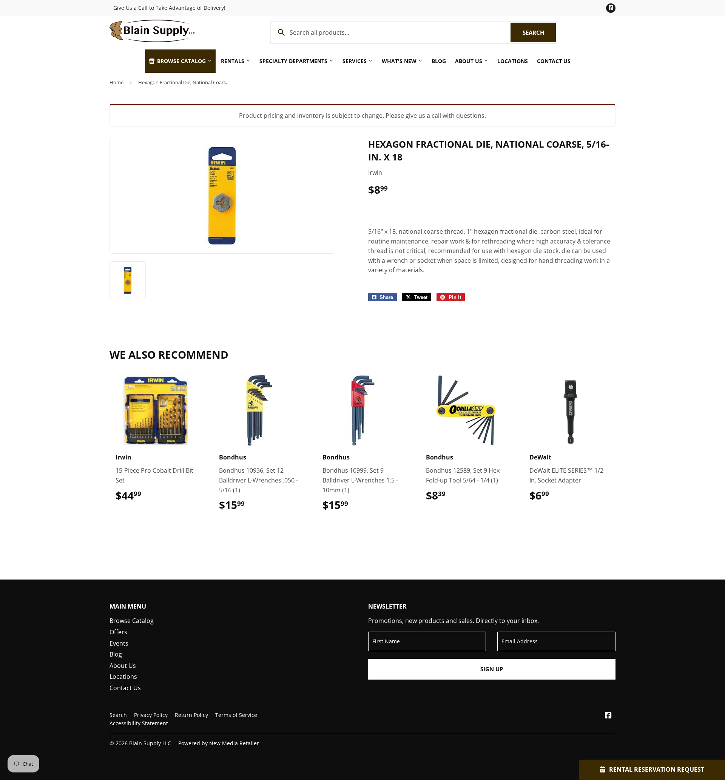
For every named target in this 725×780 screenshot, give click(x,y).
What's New (400, 61)
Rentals (233, 61)
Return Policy (191, 714)
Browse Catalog (181, 61)
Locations (512, 61)
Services (355, 61)
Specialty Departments (294, 61)
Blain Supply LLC (150, 743)
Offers (118, 632)
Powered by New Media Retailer (218, 743)
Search (539, 32)
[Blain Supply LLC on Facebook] (608, 716)
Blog (439, 61)
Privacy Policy (151, 714)
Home (116, 82)
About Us (469, 61)
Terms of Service (236, 714)
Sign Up (491, 669)
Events (119, 643)
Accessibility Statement (139, 723)
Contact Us (554, 61)
